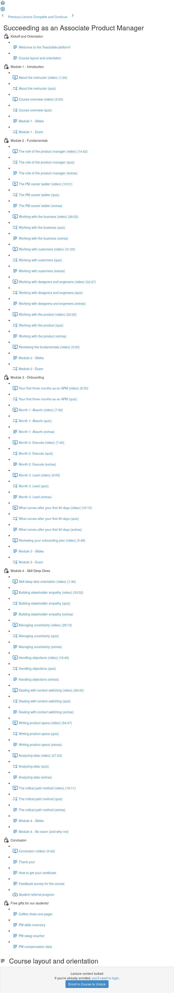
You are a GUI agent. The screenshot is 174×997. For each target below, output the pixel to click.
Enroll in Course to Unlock (87, 984)
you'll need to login (105, 978)
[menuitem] (2, 10)
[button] (2, 4)
